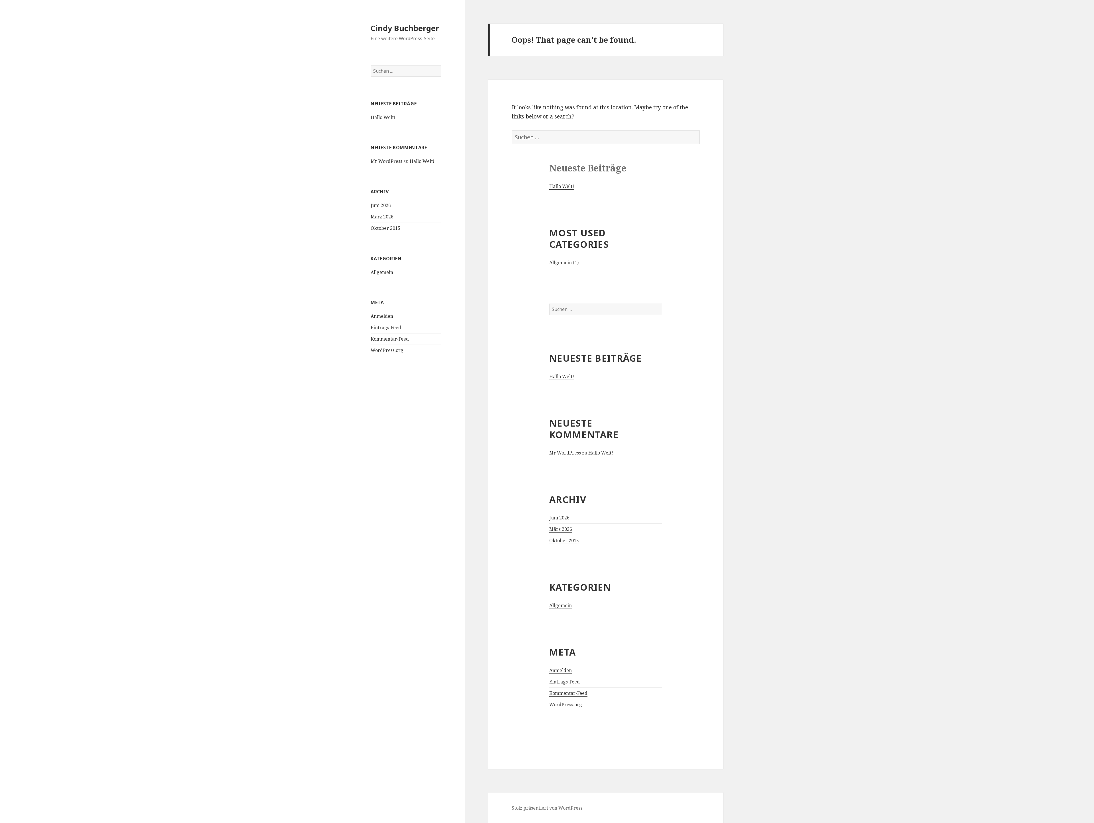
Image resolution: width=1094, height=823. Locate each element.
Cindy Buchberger (405, 28)
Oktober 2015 (385, 228)
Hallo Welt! (383, 117)
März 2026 (382, 217)
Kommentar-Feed (390, 339)
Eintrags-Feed (386, 327)
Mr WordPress (386, 161)
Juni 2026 (381, 205)
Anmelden (382, 316)
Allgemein (382, 272)
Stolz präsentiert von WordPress (547, 808)
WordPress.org (387, 350)
